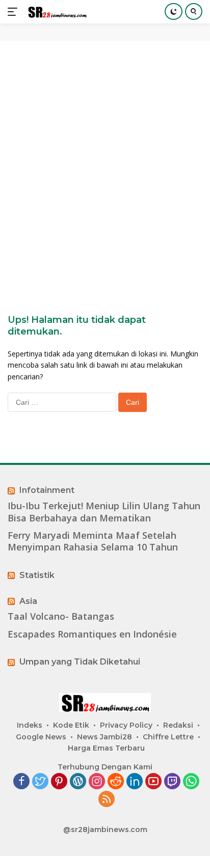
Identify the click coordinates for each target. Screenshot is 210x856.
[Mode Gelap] (173, 11)
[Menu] (14, 11)
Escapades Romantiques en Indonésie (92, 634)
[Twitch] (172, 782)
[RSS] (106, 800)
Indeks (29, 725)
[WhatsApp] (191, 782)
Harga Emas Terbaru (106, 748)
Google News (41, 736)
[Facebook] (21, 782)
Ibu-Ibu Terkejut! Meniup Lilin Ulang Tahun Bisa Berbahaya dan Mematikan (104, 511)
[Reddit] (116, 782)
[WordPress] (78, 782)
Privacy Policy (126, 725)
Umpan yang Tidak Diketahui (79, 662)
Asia (28, 601)
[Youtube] (153, 782)
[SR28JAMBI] (56, 12)
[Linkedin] (134, 782)
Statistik (37, 575)
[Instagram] (97, 782)
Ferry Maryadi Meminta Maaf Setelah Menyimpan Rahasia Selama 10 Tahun (93, 541)
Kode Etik (71, 725)
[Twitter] (40, 782)
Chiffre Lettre (168, 736)
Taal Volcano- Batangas (61, 616)
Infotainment (46, 490)
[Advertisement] (105, 161)
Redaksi (178, 725)
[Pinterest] (59, 782)
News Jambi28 (104, 736)
